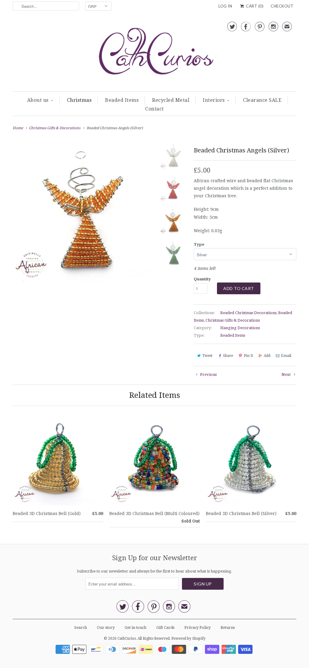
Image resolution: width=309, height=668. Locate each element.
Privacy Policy (197, 627)
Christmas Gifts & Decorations (232, 320)
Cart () (254, 6)
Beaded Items (122, 100)
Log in (225, 6)
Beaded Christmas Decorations (248, 313)
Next (286, 374)
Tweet (207, 356)
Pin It (248, 356)
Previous (208, 374)
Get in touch (135, 627)
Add (267, 356)
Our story (106, 627)
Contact (154, 109)
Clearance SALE (262, 100)
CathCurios (126, 638)
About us (38, 100)
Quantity (202, 279)
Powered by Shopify (188, 638)
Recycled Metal (170, 100)
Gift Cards (165, 627)
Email (286, 356)
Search (80, 627)
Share (228, 356)
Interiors (214, 100)
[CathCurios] (154, 53)
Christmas (79, 100)
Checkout (282, 6)
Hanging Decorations (240, 328)
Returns (228, 627)
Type (199, 244)
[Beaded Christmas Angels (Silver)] (83, 212)
